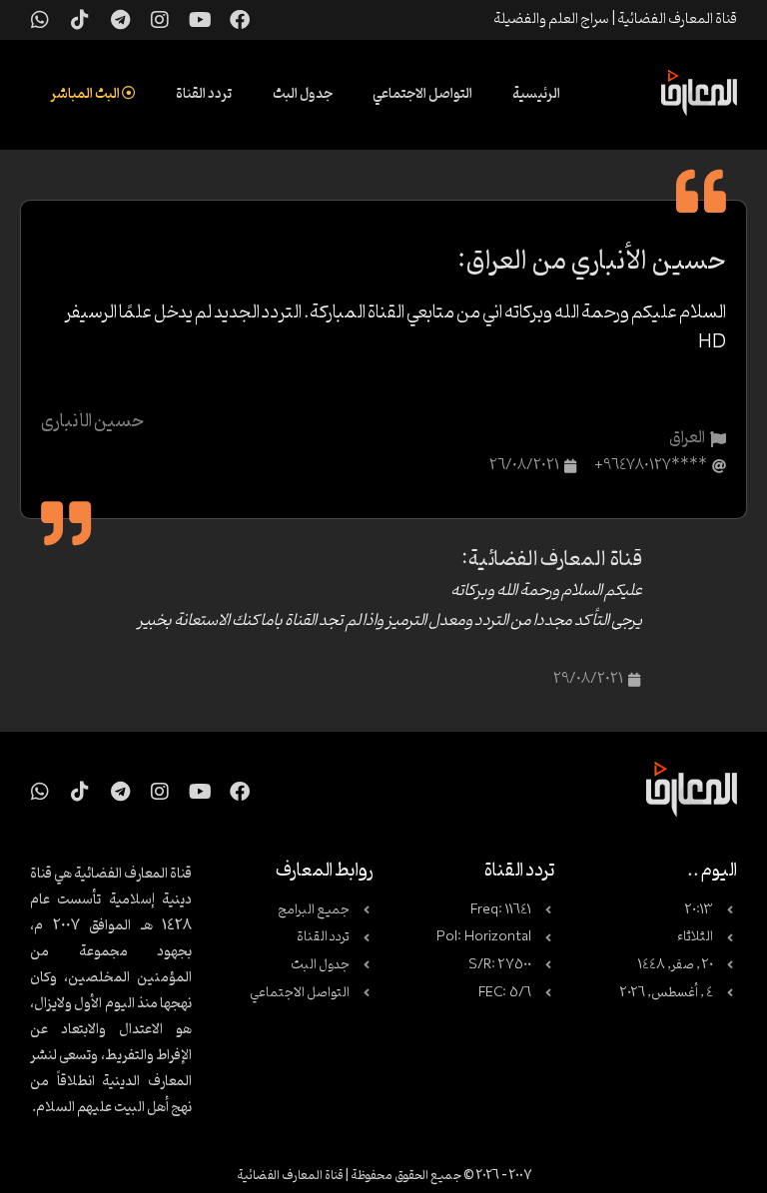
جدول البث (303, 94)
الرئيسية (536, 94)
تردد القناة (204, 94)
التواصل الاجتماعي (422, 94)
